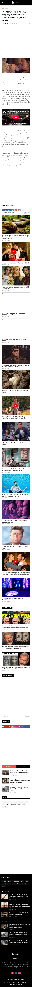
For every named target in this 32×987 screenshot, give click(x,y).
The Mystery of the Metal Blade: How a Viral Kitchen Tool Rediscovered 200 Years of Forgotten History (19, 896)
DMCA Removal (25, 982)
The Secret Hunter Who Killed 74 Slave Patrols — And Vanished (19, 913)
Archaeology (16, 801)
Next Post (27, 716)
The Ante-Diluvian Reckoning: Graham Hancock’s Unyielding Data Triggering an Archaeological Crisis (15, 626)
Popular (8, 766)
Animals (9, 801)
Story (19, 804)
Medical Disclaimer (7, 982)
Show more (27, 607)
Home (3, 8)
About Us (12, 984)
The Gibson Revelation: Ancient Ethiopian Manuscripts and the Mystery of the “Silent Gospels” (15, 647)
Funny (22, 801)
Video (12, 205)
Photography (13, 804)
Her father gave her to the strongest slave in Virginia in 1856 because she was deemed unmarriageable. (20, 780)
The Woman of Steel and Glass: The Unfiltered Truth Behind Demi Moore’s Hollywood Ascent (19, 772)
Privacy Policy (16, 982)
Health (27, 801)
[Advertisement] (16, 40)
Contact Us (19, 984)
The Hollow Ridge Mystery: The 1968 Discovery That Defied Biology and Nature (19, 789)
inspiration (4, 806)
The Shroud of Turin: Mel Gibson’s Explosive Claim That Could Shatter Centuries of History (16, 667)
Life (3, 804)
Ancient (4, 801)
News (6, 8)
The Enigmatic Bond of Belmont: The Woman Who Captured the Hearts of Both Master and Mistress (18, 942)
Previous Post (5, 716)
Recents (23, 766)
